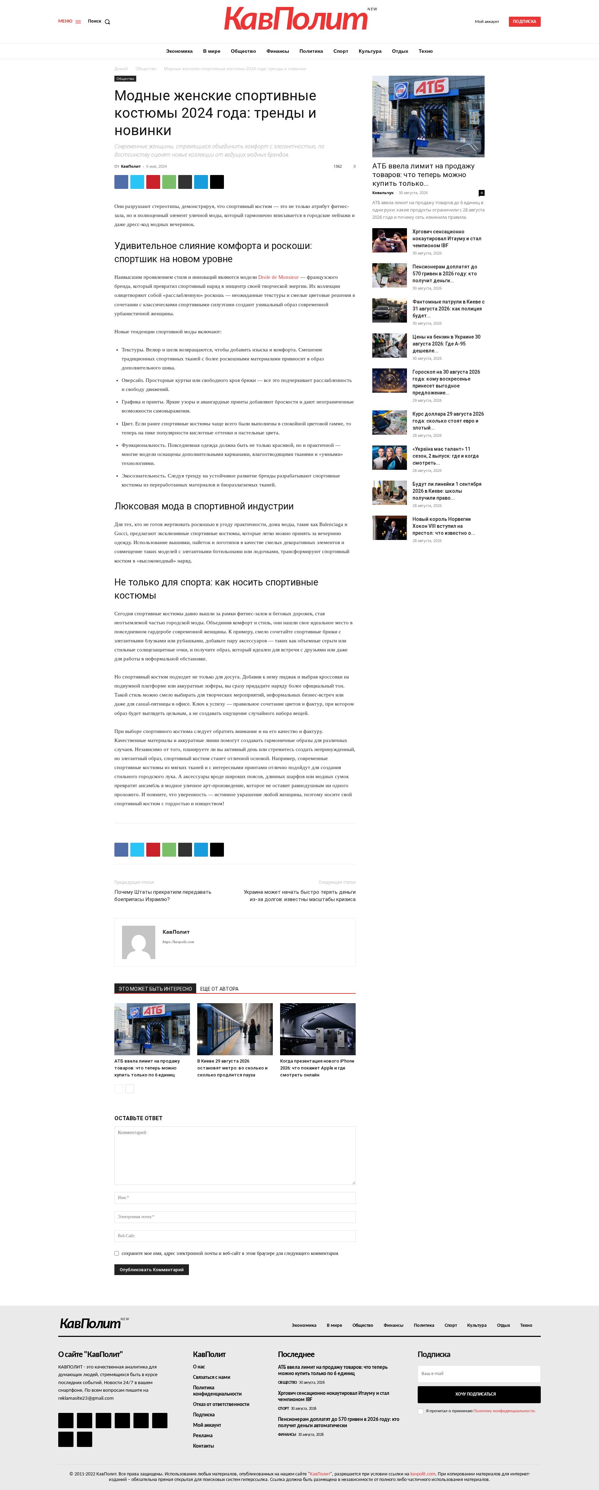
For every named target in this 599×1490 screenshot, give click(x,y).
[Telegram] (201, 182)
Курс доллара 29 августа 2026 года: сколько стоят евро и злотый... (448, 421)
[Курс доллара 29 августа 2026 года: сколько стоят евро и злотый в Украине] (389, 422)
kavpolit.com (422, 1474)
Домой (121, 69)
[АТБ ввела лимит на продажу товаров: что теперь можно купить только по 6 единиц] (152, 1029)
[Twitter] (137, 182)
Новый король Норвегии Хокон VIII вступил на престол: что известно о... (444, 526)
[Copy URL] (217, 182)
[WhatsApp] (169, 182)
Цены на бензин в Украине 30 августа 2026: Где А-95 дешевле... (446, 343)
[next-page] (129, 1088)
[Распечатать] (185, 182)
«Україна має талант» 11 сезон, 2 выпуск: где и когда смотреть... (446, 456)
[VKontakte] (65, 1439)
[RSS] (122, 1420)
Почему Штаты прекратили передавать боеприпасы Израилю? (162, 895)
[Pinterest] (153, 182)
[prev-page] (118, 1088)
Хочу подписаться (475, 1394)
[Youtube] (84, 1439)
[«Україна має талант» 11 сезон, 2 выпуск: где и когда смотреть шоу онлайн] (389, 458)
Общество (146, 69)
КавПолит (131, 166)
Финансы (287, 1435)
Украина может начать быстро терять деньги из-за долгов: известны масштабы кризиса (300, 895)
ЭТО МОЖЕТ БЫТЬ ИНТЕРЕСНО (155, 989)
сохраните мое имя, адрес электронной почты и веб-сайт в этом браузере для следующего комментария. (230, 1253)
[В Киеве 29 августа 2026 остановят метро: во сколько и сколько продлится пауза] (235, 1029)
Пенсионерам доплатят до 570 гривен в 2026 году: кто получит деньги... (445, 273)
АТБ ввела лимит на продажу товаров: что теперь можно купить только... (423, 175)
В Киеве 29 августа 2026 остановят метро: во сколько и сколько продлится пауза (232, 1067)
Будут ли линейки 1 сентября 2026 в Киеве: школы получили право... (447, 491)
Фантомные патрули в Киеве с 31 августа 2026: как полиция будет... (449, 308)
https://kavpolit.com (178, 942)
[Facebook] (121, 182)
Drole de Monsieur (278, 277)
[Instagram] (84, 1420)
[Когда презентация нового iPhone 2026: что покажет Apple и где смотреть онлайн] (318, 1029)
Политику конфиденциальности (504, 1411)
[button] (100, 21)
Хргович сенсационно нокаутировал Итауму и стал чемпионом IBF (447, 238)
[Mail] (103, 1420)
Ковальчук (383, 192)
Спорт (283, 1409)
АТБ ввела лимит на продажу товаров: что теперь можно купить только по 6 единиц (147, 1067)
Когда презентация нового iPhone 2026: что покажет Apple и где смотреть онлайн (317, 1067)
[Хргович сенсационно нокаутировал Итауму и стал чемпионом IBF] (389, 240)
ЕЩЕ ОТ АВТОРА (219, 989)
